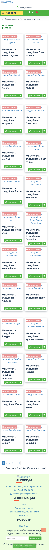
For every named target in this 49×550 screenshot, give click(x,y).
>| (19, 463)
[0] (32, 11)
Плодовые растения (12, 19)
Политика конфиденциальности (24, 512)
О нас (23, 504)
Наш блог (23, 526)
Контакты (23, 515)
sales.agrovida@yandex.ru (25, 494)
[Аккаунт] (29, 11)
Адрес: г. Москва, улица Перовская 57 (23, 486)
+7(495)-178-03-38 (26, 8)
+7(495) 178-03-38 (24, 490)
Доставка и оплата (24, 508)
